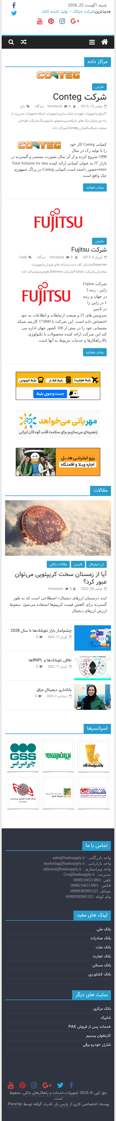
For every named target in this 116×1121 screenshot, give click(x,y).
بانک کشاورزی (99, 974)
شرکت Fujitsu (89, 250)
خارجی (99, 87)
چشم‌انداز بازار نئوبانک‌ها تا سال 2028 (41, 631)
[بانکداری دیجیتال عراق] (92, 687)
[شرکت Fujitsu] (58, 210)
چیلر (93, 120)
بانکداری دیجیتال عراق (54, 690)
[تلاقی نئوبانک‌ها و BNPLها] (92, 658)
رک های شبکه (79, 120)
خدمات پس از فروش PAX (89, 1027)
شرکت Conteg (80, 97)
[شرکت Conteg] (58, 74)
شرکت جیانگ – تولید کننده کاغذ (68, 11)
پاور (99, 113)
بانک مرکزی (102, 1009)
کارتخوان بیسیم (98, 1036)
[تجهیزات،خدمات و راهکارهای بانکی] (104, 42)
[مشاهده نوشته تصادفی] (23, 42)
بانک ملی (104, 929)
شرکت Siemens (61, 271)
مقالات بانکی (58, 564)
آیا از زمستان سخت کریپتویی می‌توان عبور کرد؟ (61, 578)
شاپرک (106, 1018)
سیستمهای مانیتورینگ (53, 120)
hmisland (55, 106)
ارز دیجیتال (96, 564)
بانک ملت (103, 947)
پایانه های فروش (55, 264)
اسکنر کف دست (79, 264)
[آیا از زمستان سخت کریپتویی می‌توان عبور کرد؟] (58, 503)
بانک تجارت (102, 956)
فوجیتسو (42, 271)
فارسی (78, 564)
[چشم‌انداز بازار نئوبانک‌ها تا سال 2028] (92, 628)
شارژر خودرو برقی (97, 1045)
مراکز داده (59, 128)
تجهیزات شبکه (47, 113)
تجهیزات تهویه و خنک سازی (77, 113)
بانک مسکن (101, 965)
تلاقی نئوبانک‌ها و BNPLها (50, 660)
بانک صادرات (100, 938)
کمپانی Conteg (77, 128)
